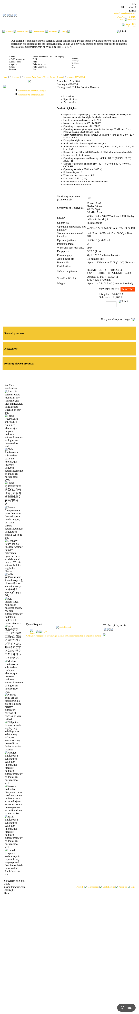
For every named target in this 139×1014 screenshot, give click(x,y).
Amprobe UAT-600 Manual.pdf (31, 95)
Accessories (69, 102)
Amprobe (16, 77)
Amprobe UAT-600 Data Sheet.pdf (32, 91)
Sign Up (133, 24)
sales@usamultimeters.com (125, 13)
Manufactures (93, 887)
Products (80, 887)
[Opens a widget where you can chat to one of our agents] (126, 1008)
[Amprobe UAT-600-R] (29, 82)
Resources (123, 887)
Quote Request (109, 887)
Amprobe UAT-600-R (76, 77)
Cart (132, 887)
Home (5, 77)
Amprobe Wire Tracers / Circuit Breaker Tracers (43, 77)
